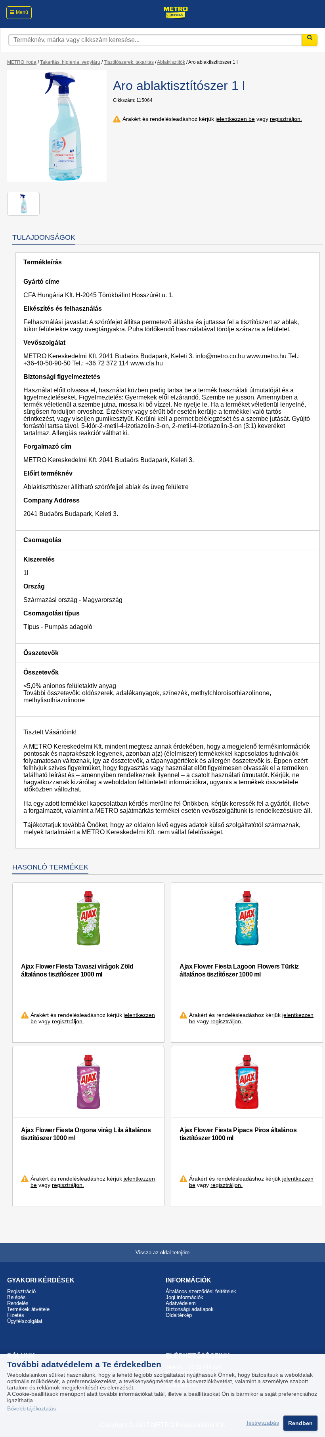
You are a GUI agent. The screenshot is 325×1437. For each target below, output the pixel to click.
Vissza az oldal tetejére (162, 1252)
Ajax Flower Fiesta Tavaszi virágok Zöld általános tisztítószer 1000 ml (77, 970)
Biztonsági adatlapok (190, 1309)
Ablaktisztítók (171, 62)
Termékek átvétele (28, 1309)
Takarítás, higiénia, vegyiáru (70, 62)
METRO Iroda (21, 62)
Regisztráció (21, 1291)
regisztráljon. (286, 119)
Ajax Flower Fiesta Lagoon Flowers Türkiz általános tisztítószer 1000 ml (239, 970)
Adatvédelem (181, 1303)
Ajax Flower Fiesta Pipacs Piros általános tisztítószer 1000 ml (238, 1134)
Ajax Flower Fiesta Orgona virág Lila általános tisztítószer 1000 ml (86, 1134)
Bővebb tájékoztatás (31, 1409)
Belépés (16, 1297)
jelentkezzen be (235, 119)
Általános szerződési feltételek (201, 1291)
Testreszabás (262, 1423)
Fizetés (15, 1315)
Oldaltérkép (179, 1315)
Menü (22, 12)
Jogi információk (184, 1297)
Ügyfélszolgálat (24, 1321)
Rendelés (18, 1303)
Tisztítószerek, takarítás (129, 62)
